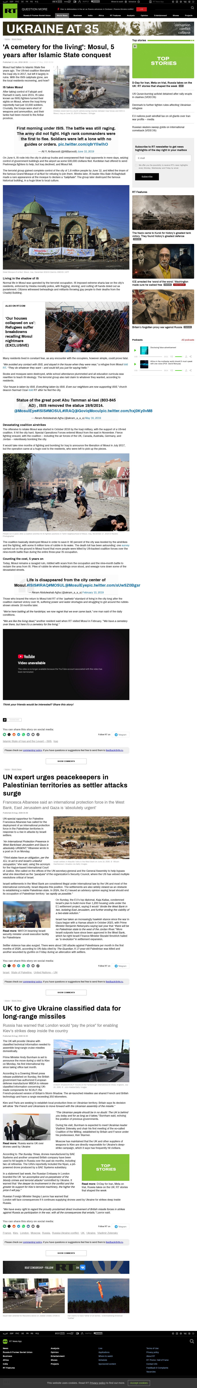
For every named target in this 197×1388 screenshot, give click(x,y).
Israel (6, 972)
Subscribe (147, 176)
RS (31, 2)
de (22, 1333)
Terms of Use (152, 1348)
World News (62, 16)
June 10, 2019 (86, 151)
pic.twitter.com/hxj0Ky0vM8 (126, 411)
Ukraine (90, 1233)
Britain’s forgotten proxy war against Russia (157, 327)
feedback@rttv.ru (114, 750)
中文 (36, 2)
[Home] (10, 11)
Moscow (35, 1233)
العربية (5, 2)
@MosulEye (25, 411)
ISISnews (14, 720)
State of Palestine (21, 972)
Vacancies (151, 1372)
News (5, 1348)
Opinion (144, 16)
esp (11, 1333)
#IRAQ (68, 411)
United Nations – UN (45, 972)
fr (27, 1333)
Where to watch (105, 1356)
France (7, 1233)
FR (27, 2)
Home (7, 39)
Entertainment (160, 16)
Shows (176, 16)
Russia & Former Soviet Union (37, 16)
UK (82, 1233)
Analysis (131, 16)
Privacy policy (152, 1352)
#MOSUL (54, 411)
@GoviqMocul (87, 411)
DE (22, 2)
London (24, 1233)
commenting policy (32, 750)
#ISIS (41, 411)
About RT (150, 1356)
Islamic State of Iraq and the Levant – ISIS (27, 741)
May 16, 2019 (93, 418)
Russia (46, 1233)
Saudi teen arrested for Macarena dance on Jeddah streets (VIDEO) (31, 1316)
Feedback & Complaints (157, 1368)
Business (78, 16)
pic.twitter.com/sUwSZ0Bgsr (113, 585)
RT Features (115, 16)
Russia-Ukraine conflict (65, 1233)
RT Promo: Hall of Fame (157, 1360)
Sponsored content (107, 1364)
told (31, 390)
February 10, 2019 (93, 592)
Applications (103, 1352)
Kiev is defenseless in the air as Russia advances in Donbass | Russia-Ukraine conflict (96, 9)
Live (100, 1348)
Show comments (66, 761)
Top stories (139, 40)
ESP (11, 2)
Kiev (15, 1233)
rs (32, 1333)
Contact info (151, 1364)
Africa (101, 16)
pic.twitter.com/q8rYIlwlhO (83, 144)
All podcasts (188, 340)
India (90, 16)
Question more (34, 9)
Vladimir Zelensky (107, 1233)
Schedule (102, 1360)
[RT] (57, 2)
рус (17, 1333)
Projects (188, 16)
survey (125, 545)
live (141, 9)
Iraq (56, 741)
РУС (17, 2)
